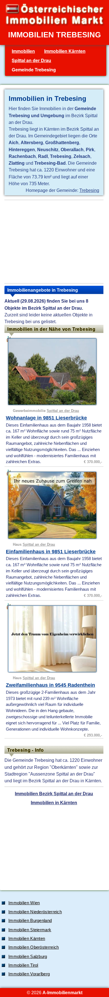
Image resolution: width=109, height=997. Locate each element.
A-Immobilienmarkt (62, 992)
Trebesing (89, 190)
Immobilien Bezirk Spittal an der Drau (54, 793)
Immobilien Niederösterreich (35, 912)
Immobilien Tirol (23, 965)
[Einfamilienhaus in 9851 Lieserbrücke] (54, 505)
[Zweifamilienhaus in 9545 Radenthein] (54, 639)
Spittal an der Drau (31, 60)
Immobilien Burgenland (30, 920)
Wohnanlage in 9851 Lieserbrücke (46, 418)
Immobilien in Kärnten (54, 802)
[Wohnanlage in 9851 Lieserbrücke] (54, 371)
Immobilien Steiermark (29, 930)
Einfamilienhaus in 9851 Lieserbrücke (51, 551)
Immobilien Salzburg (27, 956)
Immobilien (23, 51)
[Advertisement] (53, 241)
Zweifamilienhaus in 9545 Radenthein (50, 685)
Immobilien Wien (24, 903)
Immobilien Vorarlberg (29, 974)
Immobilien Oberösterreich (33, 947)
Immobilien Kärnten (65, 51)
